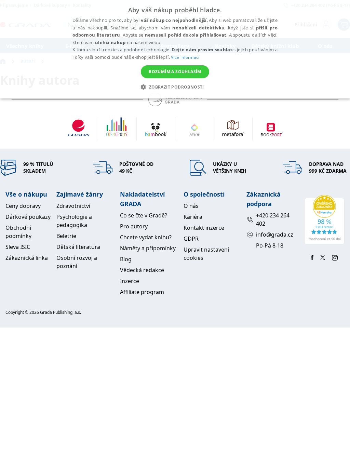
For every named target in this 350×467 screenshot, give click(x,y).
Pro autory (134, 226)
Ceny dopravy (23, 206)
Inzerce (129, 281)
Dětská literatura (78, 247)
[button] (175, 86)
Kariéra (193, 217)
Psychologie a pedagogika (74, 221)
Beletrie (66, 236)
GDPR (191, 238)
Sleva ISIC (17, 247)
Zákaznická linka (26, 258)
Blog (126, 259)
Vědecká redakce (142, 270)
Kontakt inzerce (204, 227)
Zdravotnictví (73, 206)
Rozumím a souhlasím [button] (175, 72)
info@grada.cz (274, 234)
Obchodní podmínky (18, 232)
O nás (191, 206)
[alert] (175, 49)
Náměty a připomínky (148, 248)
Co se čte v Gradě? (143, 215)
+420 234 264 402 (273, 219)
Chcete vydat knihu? (146, 237)
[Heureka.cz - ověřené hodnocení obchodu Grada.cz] (324, 219)
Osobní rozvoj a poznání (76, 262)
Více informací (185, 57)
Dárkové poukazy (28, 217)
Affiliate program (142, 292)
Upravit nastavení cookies (206, 254)
